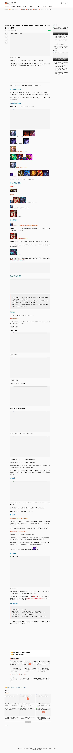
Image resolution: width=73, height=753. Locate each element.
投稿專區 (44, 6)
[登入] (65, 3)
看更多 (28, 722)
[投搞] (61, 3)
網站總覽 (54, 748)
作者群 (50, 6)
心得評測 (13, 6)
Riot (17, 674)
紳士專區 (32, 6)
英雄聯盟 (18, 9)
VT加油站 (38, 6)
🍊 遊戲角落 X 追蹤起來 (17, 654)
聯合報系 (42, 748)
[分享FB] (6, 33)
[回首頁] (10, 3)
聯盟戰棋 (42, 9)
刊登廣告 (19, 748)
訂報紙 (46, 748)
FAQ (22, 748)
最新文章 (55, 25)
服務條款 (31, 748)
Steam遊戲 (29, 9)
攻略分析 (6, 6)
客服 (24, 748)
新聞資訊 (19, 6)
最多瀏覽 (55, 50)
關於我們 (50, 748)
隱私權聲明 (38, 748)
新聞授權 (27, 748)
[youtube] (63, 3)
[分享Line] (6, 36)
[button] (67, 3)
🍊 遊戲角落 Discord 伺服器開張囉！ (21, 652)
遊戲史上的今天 (49, 9)
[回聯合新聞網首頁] (6, 3)
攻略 (26, 674)
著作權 (35, 748)
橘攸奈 (23, 9)
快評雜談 (25, 6)
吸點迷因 (36, 9)
